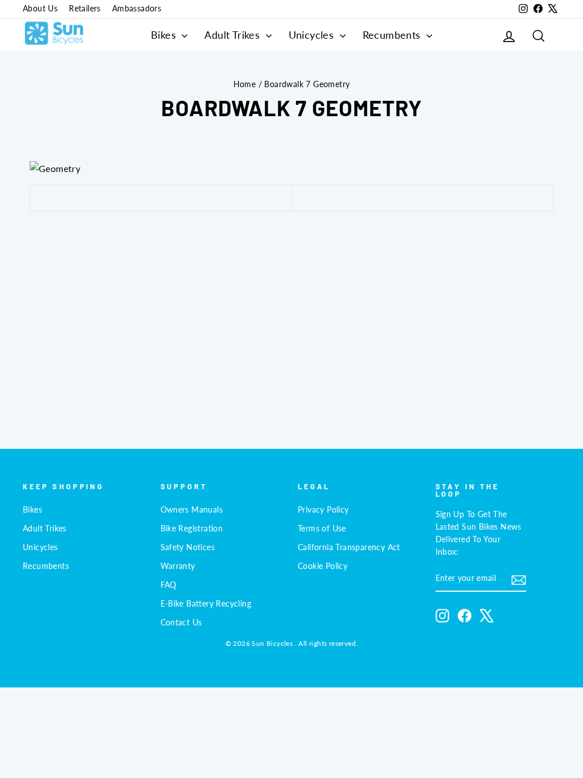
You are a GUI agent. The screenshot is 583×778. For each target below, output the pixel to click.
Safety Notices (188, 547)
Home (244, 84)
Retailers (85, 8)
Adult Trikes (233, 34)
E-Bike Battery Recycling (206, 603)
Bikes (165, 34)
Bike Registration (192, 528)
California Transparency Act (349, 547)
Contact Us (181, 622)
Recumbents (393, 34)
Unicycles (313, 34)
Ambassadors (136, 8)
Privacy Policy (323, 509)
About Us (40, 8)
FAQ (168, 584)
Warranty (178, 566)
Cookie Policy (322, 566)
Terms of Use (322, 528)
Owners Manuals (192, 509)
